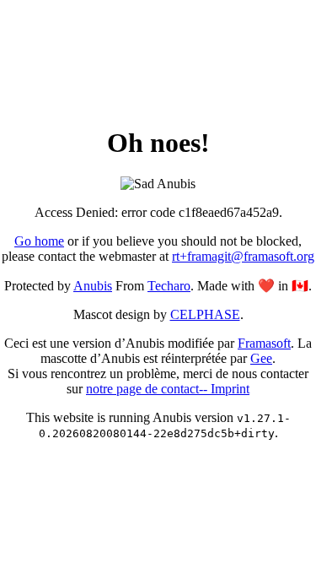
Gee (261, 358)
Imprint (230, 389)
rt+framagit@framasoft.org (243, 256)
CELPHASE (205, 314)
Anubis (92, 286)
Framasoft (264, 343)
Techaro (168, 286)
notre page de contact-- (148, 389)
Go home (39, 241)
